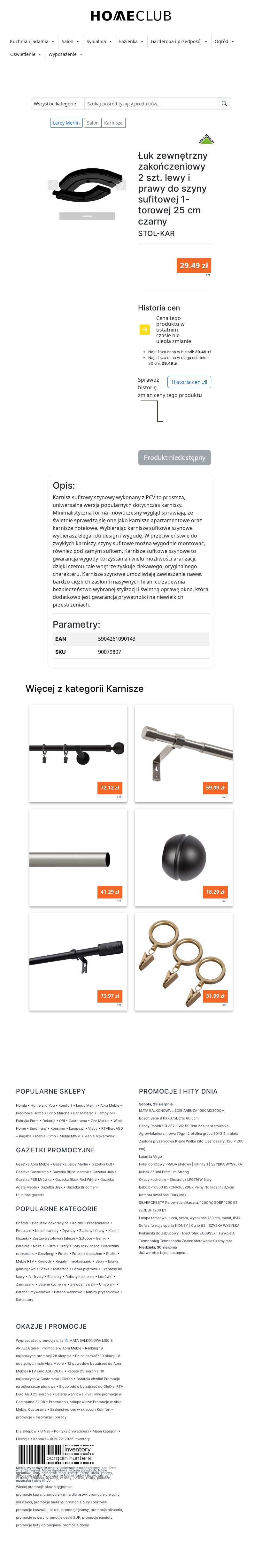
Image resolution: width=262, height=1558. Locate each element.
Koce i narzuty (46, 1230)
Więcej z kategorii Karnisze (85, 688)
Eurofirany (38, 1128)
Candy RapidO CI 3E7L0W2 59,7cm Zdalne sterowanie (183, 1126)
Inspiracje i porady (51, 1417)
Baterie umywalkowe (33, 1292)
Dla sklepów (26, 1431)
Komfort (65, 1105)
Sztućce (85, 1238)
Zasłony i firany (91, 1230)
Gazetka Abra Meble (32, 1164)
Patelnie (22, 1246)
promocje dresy (76, 1525)
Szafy (64, 1246)
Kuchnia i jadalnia (29, 41)
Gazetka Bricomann (82, 1187)
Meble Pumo (45, 1136)
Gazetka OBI (102, 1164)
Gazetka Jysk (52, 1187)
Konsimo (57, 1128)
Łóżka (44, 1269)
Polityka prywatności (71, 1431)
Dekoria (48, 1121)
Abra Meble (109, 1105)
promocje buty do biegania (38, 1525)
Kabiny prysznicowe (102, 1292)
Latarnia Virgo (150, 1156)
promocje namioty (97, 1517)
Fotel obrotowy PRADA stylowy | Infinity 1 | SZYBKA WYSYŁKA (190, 1164)
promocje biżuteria (106, 1510)
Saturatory (24, 1299)
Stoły (100, 1261)
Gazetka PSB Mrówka (33, 1179)
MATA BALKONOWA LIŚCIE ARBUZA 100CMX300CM (182, 1110)
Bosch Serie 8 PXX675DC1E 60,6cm (169, 1118)
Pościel (22, 1223)
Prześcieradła (98, 1223)
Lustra (50, 1246)
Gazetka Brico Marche (70, 1172)
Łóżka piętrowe (85, 1269)
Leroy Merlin (66, 123)
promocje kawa (29, 1494)
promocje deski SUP (63, 1517)
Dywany (68, 1230)
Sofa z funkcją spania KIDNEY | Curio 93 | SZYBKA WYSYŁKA (189, 1225)
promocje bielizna (49, 1502)
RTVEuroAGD (112, 1128)
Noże (37, 1246)
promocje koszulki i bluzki (37, 1510)
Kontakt (39, 1439)
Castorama (78, 1121)
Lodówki (105, 1276)
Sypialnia (96, 41)
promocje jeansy (75, 1510)
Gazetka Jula (103, 1172)
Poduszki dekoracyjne (50, 1223)
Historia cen (187, 382)
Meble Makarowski (100, 1136)
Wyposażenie (63, 54)
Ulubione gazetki (30, 1195)
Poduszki (23, 1230)
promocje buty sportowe (86, 1502)
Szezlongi (46, 1253)
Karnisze (113, 123)
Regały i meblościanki (74, 1261)
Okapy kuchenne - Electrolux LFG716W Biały (175, 1179)
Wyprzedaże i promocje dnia (39, 1340)
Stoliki (111, 1253)
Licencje (23, 1439)
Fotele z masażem (87, 1253)
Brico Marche (58, 1113)
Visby (92, 1128)
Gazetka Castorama (32, 1172)
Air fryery (35, 1276)
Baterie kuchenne (52, 1284)
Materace (60, 1269)
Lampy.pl (105, 1113)
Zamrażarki (25, 1284)
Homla (21, 1105)
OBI (62, 1121)
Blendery (54, 1276)
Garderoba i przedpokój (176, 41)
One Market (100, 1121)
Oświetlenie (22, 54)
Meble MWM (70, 1136)
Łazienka (128, 41)
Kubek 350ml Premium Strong (164, 1172)
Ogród (221, 41)
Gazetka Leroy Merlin (70, 1164)
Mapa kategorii (105, 1431)
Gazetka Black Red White (75, 1179)
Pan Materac (83, 1113)
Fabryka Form (27, 1121)
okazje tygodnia (58, 1487)
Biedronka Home (29, 1113)
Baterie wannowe (68, 1292)
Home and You (43, 1105)
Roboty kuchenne (80, 1276)
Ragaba (25, 1136)
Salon (67, 41)
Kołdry (77, 1223)
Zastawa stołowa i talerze (54, 1238)
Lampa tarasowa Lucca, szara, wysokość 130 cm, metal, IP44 (190, 1218)
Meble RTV (25, 1261)
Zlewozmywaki (82, 1284)
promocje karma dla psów (65, 1494)
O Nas (45, 1431)
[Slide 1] (87, 216)
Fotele (63, 1253)
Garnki (101, 1238)
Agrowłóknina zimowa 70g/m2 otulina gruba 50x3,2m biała (188, 1133)
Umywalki (107, 1284)
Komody (45, 1261)
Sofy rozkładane (86, 1246)
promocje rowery (30, 1517)
